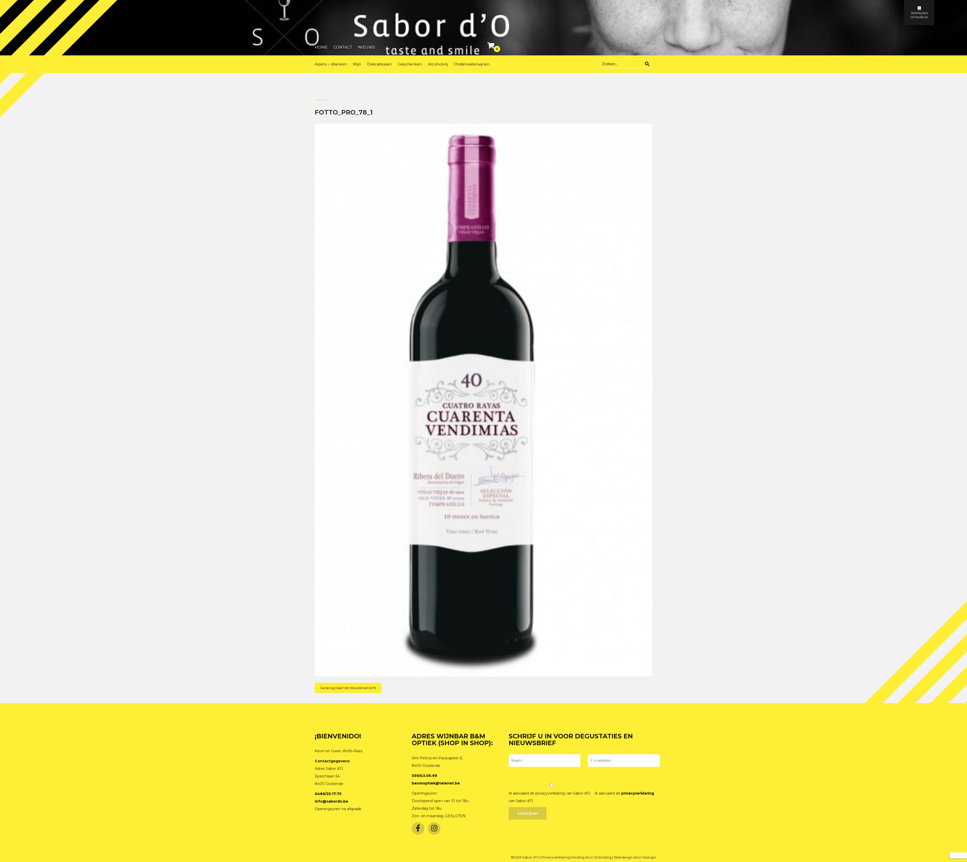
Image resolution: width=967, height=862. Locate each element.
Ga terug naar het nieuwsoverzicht (348, 688)
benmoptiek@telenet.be (436, 783)
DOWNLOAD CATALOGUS (919, 15)
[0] (491, 46)
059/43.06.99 (424, 775)
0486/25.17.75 (328, 794)
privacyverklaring (637, 793)
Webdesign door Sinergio (635, 857)
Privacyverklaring (555, 857)
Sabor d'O (531, 857)
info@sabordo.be (331, 801)
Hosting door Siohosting (592, 857)
